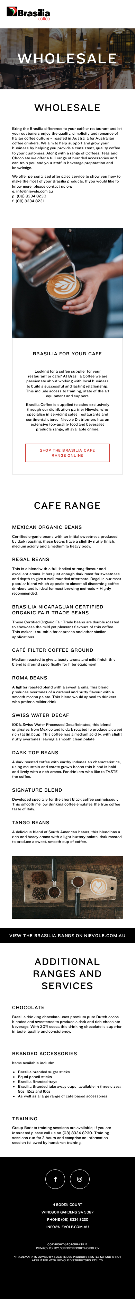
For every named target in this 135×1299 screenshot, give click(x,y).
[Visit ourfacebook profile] (55, 1179)
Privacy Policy (47, 1248)
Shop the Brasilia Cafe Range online (67, 452)
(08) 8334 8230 (74, 1219)
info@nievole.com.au (34, 191)
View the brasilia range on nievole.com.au (67, 935)
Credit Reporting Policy (80, 1248)
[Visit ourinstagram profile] (80, 1179)
